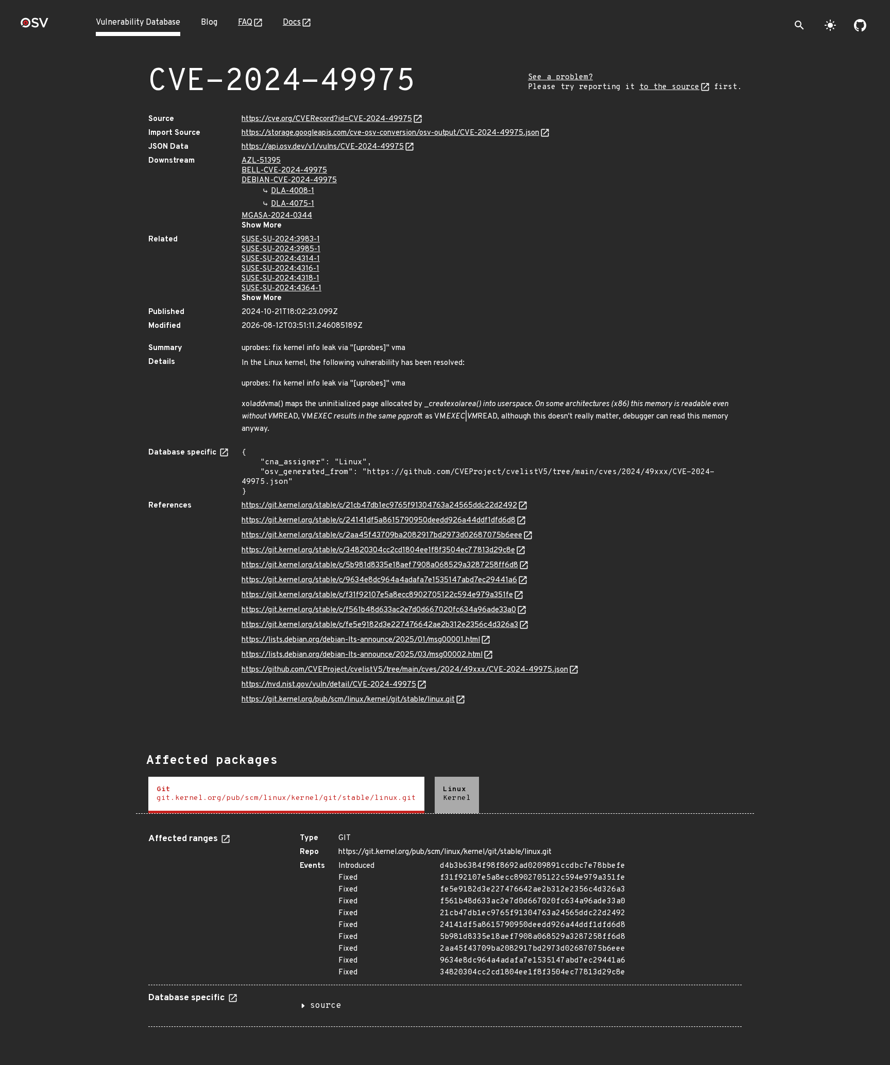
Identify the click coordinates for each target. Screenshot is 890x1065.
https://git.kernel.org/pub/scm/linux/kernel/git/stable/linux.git (348, 700)
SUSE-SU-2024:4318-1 (280, 279)
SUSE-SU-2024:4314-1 (281, 259)
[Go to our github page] (860, 25)
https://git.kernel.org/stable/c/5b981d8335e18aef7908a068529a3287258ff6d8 (380, 565)
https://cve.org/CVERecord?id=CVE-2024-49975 (327, 119)
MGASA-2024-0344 (277, 216)
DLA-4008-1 (292, 191)
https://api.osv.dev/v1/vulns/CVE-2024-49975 (323, 147)
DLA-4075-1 (292, 204)
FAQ (245, 23)
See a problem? (560, 77)
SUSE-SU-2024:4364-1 (281, 288)
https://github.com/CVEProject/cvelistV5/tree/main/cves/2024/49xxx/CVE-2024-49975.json (405, 670)
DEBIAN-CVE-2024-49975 (289, 180)
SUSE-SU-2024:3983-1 (281, 240)
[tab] (286, 795)
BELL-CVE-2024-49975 (284, 171)
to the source (669, 87)
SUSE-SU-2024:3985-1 (281, 249)
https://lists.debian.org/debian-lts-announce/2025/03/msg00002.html (362, 655)
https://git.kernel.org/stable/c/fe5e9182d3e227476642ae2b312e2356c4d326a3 (380, 625)
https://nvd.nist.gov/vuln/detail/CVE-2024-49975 (329, 685)
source (325, 1006)
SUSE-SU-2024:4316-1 (280, 269)
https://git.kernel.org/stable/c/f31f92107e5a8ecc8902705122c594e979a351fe (377, 595)
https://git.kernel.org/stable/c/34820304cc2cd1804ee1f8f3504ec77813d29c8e (378, 550)
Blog (209, 23)
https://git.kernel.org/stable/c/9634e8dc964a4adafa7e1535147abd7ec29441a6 (379, 580)
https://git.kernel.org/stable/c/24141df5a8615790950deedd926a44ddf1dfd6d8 (379, 521)
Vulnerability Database (138, 23)
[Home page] (34, 26)
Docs (292, 23)
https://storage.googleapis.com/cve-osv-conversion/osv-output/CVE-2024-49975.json (390, 133)
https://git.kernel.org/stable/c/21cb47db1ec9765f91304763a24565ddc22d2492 (379, 506)
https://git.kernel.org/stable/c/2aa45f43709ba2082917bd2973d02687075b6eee (382, 535)
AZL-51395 (261, 161)
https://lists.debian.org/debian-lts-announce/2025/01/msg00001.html (361, 640)
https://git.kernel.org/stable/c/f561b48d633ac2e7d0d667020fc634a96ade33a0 (379, 610)
